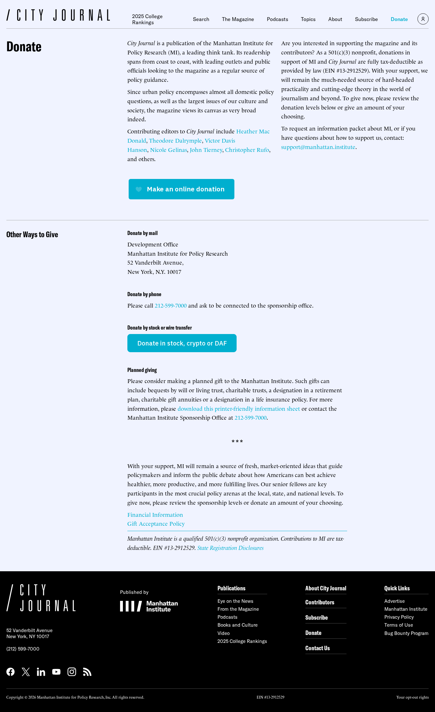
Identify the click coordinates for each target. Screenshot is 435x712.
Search (201, 19)
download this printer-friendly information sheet (239, 408)
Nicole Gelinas (168, 149)
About (335, 19)
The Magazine (238, 19)
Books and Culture (238, 625)
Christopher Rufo (247, 149)
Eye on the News (235, 601)
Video (224, 633)
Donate (399, 19)
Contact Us (317, 648)
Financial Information (155, 514)
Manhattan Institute (405, 609)
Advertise (394, 601)
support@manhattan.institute (318, 146)
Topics (308, 19)
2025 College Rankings (147, 19)
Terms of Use (398, 625)
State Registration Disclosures (230, 547)
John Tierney (206, 149)
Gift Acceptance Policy (156, 523)
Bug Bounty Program (406, 633)
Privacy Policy (399, 617)
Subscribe (366, 19)
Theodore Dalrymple (175, 140)
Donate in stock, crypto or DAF (182, 343)
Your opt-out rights (412, 697)
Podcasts (277, 19)
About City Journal (325, 588)
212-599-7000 (171, 305)
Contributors (319, 602)
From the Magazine (238, 609)
